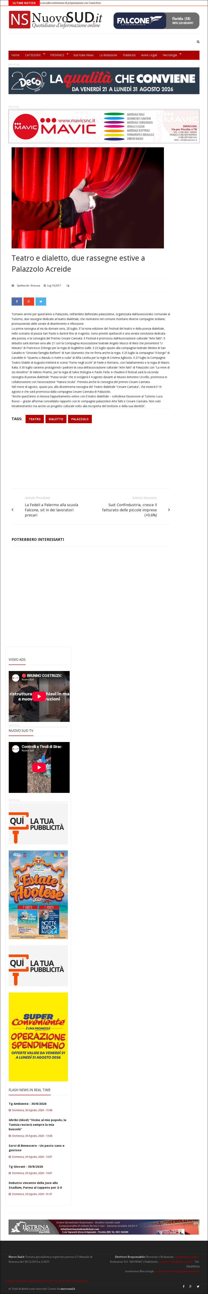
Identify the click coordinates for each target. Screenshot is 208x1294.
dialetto (56, 419)
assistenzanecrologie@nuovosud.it (177, 1271)
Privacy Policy (62, 1281)
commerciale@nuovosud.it (176, 1261)
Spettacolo (23, 285)
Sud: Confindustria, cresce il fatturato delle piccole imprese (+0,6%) (129, 509)
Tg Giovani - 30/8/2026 (26, 1166)
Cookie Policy (80, 1281)
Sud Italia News (83, 55)
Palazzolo (80, 419)
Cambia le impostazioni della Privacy (28, 1281)
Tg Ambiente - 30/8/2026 (28, 1104)
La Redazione (108, 55)
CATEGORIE (31, 55)
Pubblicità (129, 55)
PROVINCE (55, 55)
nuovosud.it (68, 1289)
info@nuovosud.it (187, 1257)
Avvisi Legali (149, 55)
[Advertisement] (91, 457)
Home (15, 55)
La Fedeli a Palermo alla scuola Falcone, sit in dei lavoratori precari (51, 509)
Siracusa (35, 285)
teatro (35, 419)
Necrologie (168, 55)
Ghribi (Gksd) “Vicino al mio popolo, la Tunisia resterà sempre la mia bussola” (37, 1124)
